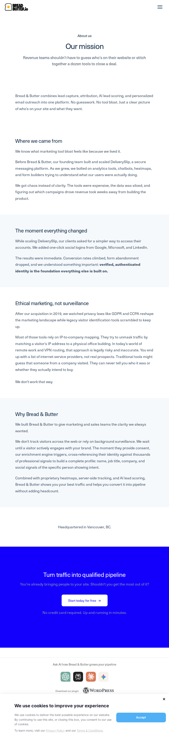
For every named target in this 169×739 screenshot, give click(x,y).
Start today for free (84, 600)
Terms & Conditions (90, 730)
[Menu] (160, 7)
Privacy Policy (55, 730)
